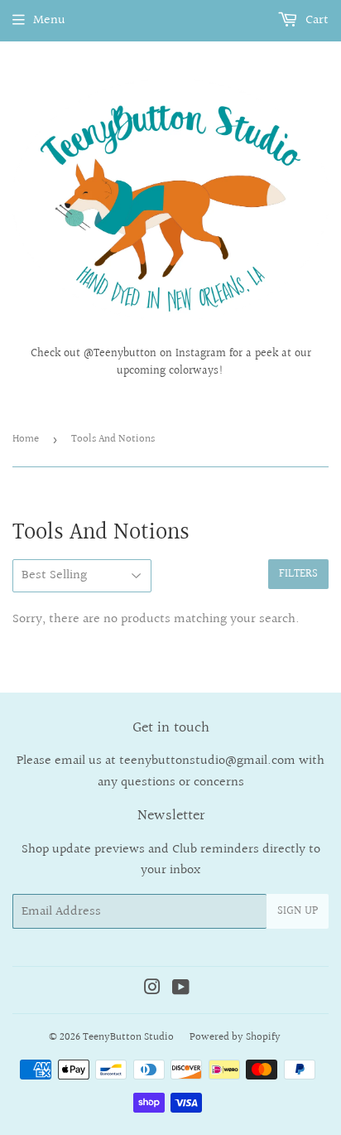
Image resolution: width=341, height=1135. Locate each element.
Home (25, 439)
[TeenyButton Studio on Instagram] (152, 989)
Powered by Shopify (235, 1037)
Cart (315, 20)
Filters (298, 574)
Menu (49, 20)
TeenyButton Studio (128, 1037)
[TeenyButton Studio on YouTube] (181, 989)
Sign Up (297, 911)
